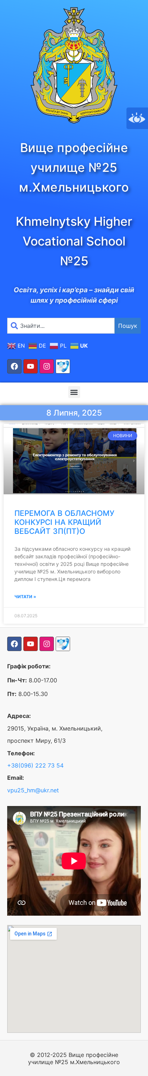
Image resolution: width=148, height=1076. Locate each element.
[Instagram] (47, 366)
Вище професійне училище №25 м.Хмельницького (74, 167)
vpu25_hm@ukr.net (33, 790)
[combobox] (61, 326)
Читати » (25, 596)
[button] (74, 392)
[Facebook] (14, 366)
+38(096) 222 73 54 (35, 765)
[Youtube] (30, 366)
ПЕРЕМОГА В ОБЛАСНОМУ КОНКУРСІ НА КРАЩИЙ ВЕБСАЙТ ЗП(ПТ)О (64, 522)
